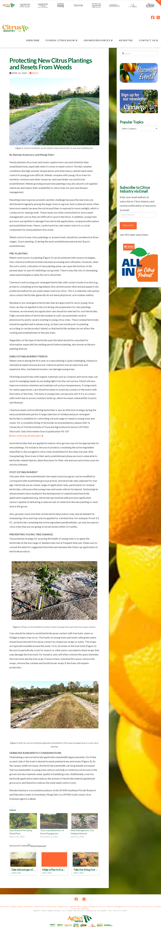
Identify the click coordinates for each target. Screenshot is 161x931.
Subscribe (128, 225)
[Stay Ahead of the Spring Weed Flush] (23, 821)
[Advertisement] (140, 157)
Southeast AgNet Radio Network (16, 906)
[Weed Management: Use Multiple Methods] (84, 821)
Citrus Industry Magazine (112, 906)
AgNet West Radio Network (83, 906)
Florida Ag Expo (81, 908)
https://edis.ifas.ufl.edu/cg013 (26, 435)
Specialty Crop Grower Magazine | (52, 906)
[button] (158, 3)
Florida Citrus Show (151, 906)
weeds (34, 73)
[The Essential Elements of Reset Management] (54, 821)
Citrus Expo (133, 906)
